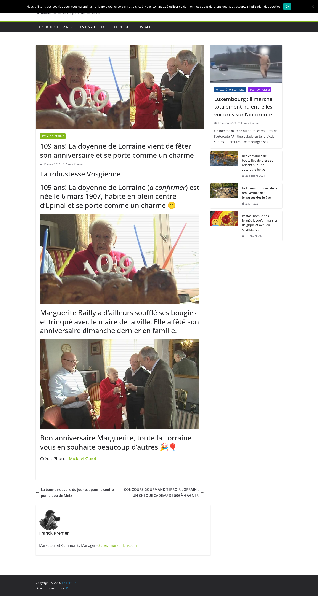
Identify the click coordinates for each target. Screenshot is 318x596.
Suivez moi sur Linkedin (117, 545)
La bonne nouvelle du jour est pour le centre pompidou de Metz (77, 492)
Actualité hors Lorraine (230, 89)
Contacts (144, 27)
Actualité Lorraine (53, 136)
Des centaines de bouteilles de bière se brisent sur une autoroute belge (257, 163)
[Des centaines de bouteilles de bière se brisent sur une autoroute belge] (224, 166)
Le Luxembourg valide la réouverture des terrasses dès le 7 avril (259, 192)
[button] (71, 27)
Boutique (122, 27)
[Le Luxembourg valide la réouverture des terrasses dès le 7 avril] (224, 196)
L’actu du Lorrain (54, 27)
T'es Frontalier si (260, 89)
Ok (287, 6)
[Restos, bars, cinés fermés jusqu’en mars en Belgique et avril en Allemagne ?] (224, 226)
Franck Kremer (74, 164)
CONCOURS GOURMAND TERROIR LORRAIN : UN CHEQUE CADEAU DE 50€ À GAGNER (161, 492)
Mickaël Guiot (82, 458)
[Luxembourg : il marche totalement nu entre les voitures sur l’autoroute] (246, 64)
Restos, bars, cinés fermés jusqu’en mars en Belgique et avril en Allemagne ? (260, 223)
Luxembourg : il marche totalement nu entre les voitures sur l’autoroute (243, 106)
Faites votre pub (93, 27)
